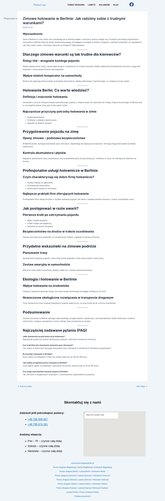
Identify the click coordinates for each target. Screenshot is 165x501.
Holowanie (104, 5)
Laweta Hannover (85, 475)
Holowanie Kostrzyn (100, 488)
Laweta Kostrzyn (84, 488)
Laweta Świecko (84, 480)
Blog (116, 5)
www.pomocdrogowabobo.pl (82, 463)
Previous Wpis (25, 386)
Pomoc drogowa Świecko (66, 480)
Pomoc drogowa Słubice (67, 484)
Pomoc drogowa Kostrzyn (66, 488)
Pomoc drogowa (76, 5)
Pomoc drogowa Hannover (65, 475)
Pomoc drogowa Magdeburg (64, 467)
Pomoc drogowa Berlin (69, 471)
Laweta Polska (72, 492)
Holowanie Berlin (98, 471)
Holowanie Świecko (101, 480)
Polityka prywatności (82, 496)
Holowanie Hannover (101, 475)
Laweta (92, 5)
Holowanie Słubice (99, 484)
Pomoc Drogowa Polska (89, 492)
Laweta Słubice (85, 484)
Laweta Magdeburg (84, 467)
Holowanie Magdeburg (103, 467)
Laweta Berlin (84, 471)
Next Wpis (141, 386)
